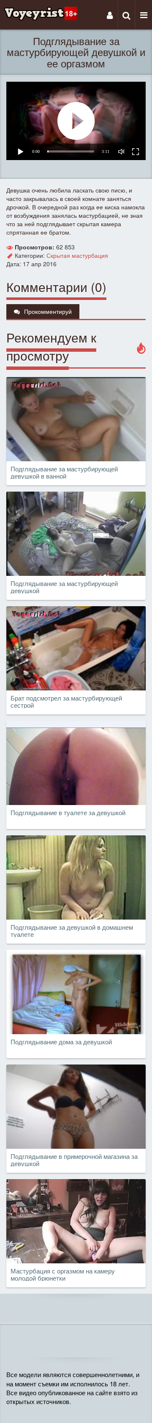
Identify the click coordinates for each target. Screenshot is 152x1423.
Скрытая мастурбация (77, 255)
